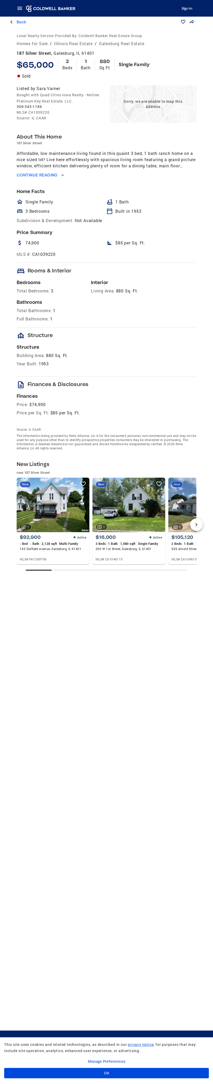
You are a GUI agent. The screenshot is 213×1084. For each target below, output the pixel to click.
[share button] (191, 22)
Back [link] (21, 21)
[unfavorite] (83, 484)
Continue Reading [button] (37, 175)
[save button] (183, 22)
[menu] (21, 8)
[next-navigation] (196, 524)
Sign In (187, 8)
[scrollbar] (106, 570)
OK (106, 1073)
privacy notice (141, 1044)
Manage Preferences (106, 1061)
